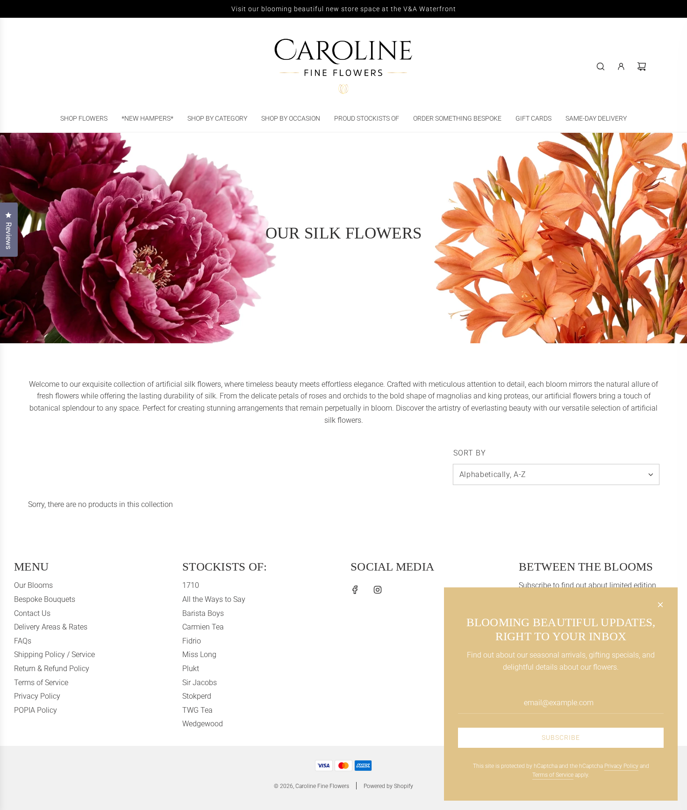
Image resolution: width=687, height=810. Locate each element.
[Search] (600, 66)
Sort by (469, 453)
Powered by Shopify (388, 786)
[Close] (660, 604)
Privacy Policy (621, 766)
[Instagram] (377, 589)
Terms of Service (552, 775)
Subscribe (561, 737)
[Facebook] (355, 589)
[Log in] (621, 66)
